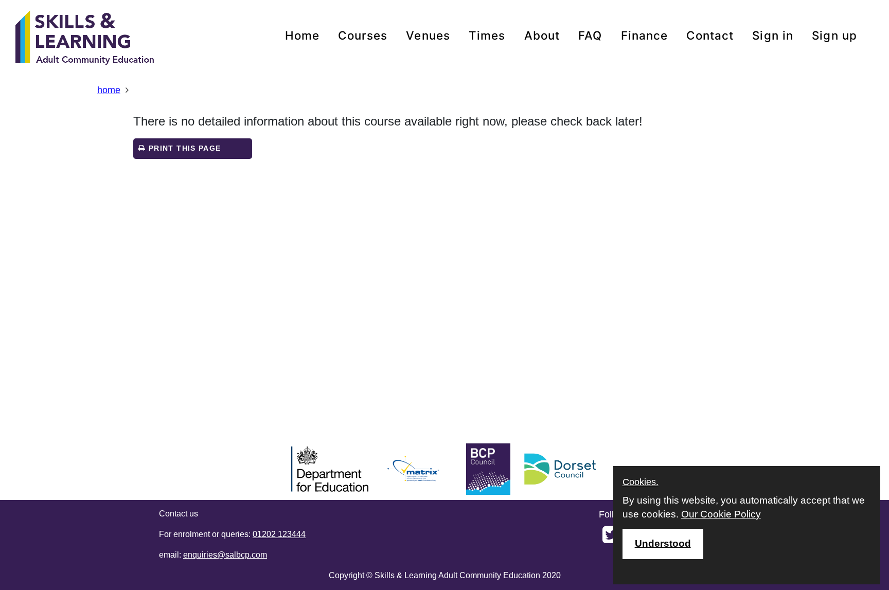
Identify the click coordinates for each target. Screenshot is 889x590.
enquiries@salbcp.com (225, 554)
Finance (644, 35)
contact (710, 35)
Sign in (772, 35)
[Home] (84, 38)
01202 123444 (279, 534)
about (542, 35)
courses (362, 35)
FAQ (590, 35)
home (302, 35)
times (487, 35)
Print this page (183, 148)
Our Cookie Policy (721, 514)
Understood (663, 543)
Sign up (834, 35)
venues (428, 35)
